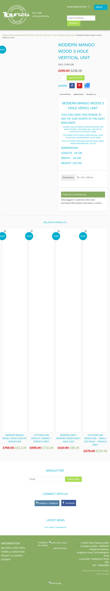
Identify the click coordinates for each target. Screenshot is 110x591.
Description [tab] (65, 94)
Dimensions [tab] (78, 94)
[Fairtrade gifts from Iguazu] (16, 14)
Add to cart (75, 78)
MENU (99, 7)
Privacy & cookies (12, 556)
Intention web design (99, 571)
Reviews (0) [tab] (91, 94)
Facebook (70, 503)
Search (73, 23)
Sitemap (6, 559)
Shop (10, 35)
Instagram (53, 503)
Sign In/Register (77, 7)
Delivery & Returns (13, 548)
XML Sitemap (102, 574)
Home (4, 35)
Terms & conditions (13, 552)
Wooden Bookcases (66, 35)
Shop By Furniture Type (45, 35)
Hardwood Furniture (24, 35)
